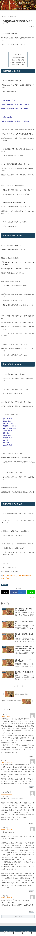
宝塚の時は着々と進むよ (18, 64)
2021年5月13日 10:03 (6, 762)
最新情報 (5, 584)
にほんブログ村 (6, 578)
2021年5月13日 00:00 (6, 716)
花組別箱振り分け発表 (18, 57)
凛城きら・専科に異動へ (18, 60)
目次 (16, 54)
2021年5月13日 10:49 (6, 794)
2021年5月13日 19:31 (6, 829)
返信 (32, 756)
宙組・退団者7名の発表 (18, 62)
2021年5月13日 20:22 (6, 897)
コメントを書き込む (18, 916)
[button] (32, 492)
